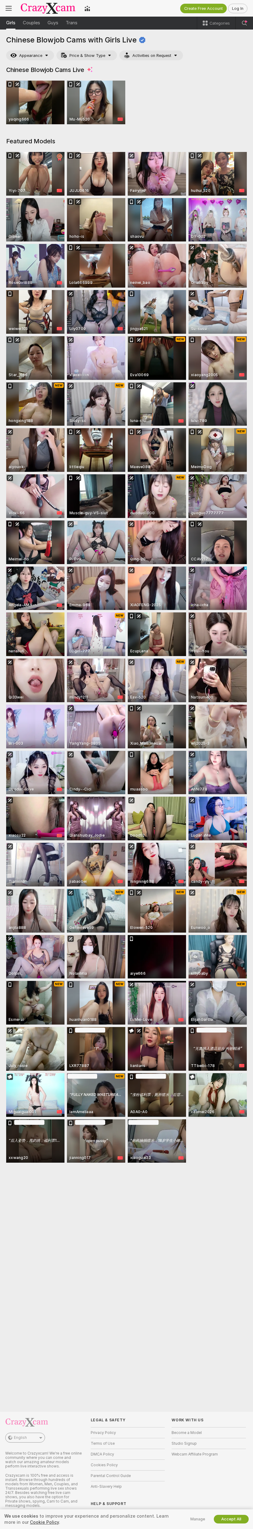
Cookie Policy (44, 1522)
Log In (237, 8)
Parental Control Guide (111, 1476)
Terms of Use (103, 1443)
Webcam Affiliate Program (195, 1454)
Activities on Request (151, 55)
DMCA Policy (102, 1454)
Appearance (30, 55)
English (20, 1437)
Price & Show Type (87, 55)
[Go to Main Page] (48, 8)
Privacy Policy (103, 1433)
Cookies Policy (104, 1465)
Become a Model (187, 1433)
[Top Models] (87, 8)
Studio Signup (184, 1443)
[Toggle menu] (8, 8)
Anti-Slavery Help (106, 1486)
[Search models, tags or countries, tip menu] (244, 23)
